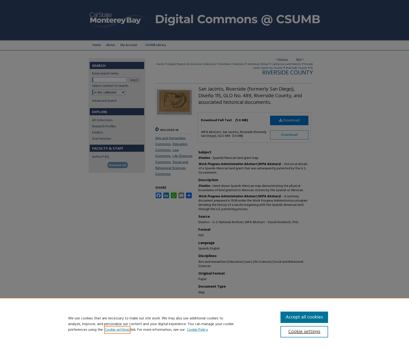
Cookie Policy (197, 330)
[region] (204, 324)
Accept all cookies (304, 317)
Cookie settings (117, 330)
